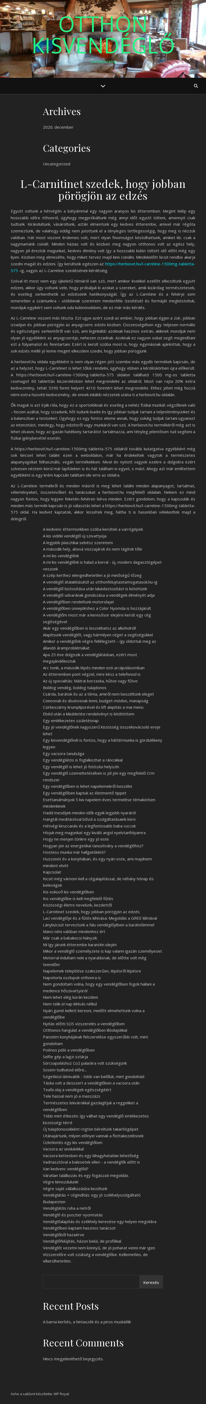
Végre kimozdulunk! (60, 1181)
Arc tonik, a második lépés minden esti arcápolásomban (94, 667)
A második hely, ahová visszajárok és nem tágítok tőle (92, 549)
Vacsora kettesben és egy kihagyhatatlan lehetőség (91, 1155)
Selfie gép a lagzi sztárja (65, 1056)
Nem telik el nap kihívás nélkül (70, 1003)
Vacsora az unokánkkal (63, 1149)
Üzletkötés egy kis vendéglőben (72, 1142)
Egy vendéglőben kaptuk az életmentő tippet (84, 793)
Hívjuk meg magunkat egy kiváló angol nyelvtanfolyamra (94, 832)
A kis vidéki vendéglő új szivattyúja (74, 535)
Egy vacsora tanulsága (63, 753)
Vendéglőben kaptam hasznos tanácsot (79, 1228)
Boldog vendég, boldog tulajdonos (74, 687)
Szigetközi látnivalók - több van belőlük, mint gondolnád (93, 1076)
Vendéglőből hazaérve (63, 1234)
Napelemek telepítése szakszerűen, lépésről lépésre (92, 971)
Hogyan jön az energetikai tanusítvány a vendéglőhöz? (93, 845)
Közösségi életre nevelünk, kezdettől (77, 905)
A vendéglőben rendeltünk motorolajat (78, 601)
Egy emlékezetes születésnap (71, 720)
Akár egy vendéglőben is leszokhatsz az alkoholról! (89, 628)
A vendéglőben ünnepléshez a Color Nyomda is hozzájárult (97, 608)
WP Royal (61, 1393)
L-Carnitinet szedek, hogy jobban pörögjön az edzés (91, 911)
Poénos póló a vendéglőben (69, 1050)
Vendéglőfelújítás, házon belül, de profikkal (82, 1241)
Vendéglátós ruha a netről (67, 1208)
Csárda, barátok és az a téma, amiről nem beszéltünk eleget (98, 694)
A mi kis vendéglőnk (61, 555)
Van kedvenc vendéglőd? (66, 1168)
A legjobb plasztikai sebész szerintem (78, 542)
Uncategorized (56, 163)
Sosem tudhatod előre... (65, 1069)
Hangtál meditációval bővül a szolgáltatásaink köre (89, 819)
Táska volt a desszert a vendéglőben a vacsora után (91, 1083)
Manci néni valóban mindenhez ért (74, 931)
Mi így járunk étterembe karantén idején (80, 944)
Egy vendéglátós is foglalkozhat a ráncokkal (83, 760)
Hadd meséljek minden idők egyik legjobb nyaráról (89, 812)
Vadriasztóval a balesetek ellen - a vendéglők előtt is (91, 1162)
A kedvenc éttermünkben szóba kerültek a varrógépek (93, 529)
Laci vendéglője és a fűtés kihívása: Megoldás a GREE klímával (100, 918)
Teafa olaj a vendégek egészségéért (77, 1089)
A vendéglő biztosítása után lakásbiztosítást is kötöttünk (95, 588)
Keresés (151, 1282)
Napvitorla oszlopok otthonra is (72, 977)
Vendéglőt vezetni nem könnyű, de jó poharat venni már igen (99, 1247)
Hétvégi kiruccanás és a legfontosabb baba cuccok (89, 826)
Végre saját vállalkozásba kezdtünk (75, 1188)
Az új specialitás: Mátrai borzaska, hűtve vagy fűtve (90, 681)
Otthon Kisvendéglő (103, 34)
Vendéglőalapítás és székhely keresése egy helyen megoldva (99, 1221)
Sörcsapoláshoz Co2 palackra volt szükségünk (85, 1063)
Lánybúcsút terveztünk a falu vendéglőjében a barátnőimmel (98, 924)
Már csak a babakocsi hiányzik (70, 938)
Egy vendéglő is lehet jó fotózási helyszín (81, 766)
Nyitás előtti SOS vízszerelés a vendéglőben (84, 1023)
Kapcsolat (52, 872)
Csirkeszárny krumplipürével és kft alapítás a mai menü (93, 707)
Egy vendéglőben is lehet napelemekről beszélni (87, 786)
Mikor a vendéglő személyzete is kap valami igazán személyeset (102, 951)
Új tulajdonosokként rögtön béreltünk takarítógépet (90, 1129)
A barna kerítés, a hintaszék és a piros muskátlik (87, 1321)
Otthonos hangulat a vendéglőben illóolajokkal (85, 1030)
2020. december (58, 127)
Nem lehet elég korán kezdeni (70, 997)
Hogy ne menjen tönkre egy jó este (76, 839)
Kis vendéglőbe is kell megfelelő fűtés (78, 898)
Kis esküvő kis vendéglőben (68, 891)
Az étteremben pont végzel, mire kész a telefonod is (92, 674)
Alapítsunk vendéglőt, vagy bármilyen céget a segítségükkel (98, 634)
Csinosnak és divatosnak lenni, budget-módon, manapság (95, 700)
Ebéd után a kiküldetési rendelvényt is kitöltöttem (88, 713)
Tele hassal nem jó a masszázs (71, 1096)
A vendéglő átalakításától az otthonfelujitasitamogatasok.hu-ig (100, 582)
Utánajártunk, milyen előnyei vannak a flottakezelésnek (93, 1135)
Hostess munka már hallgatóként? (74, 852)
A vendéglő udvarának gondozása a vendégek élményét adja (99, 595)
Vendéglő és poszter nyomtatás (73, 1214)
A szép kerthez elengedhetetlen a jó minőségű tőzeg (92, 575)
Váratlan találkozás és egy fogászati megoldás (85, 1175)
